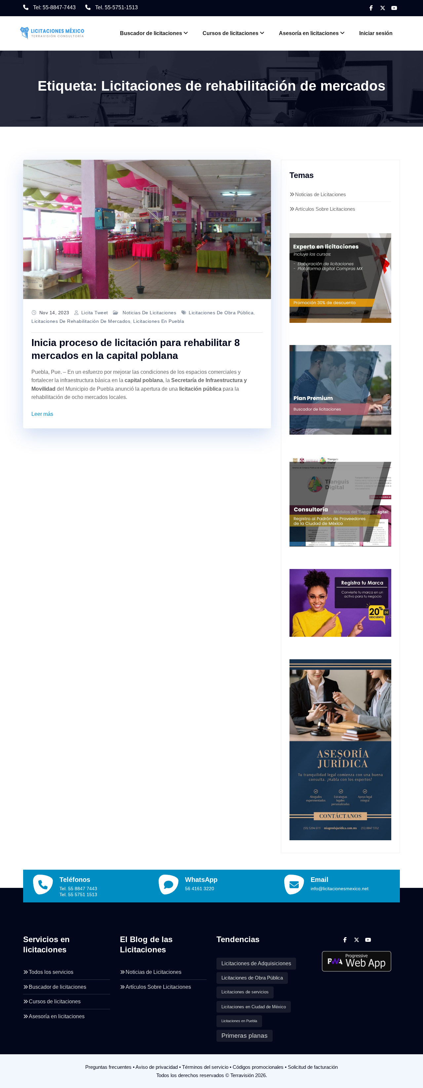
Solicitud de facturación (313, 1067)
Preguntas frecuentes (108, 1067)
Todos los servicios (51, 972)
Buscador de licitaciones (151, 33)
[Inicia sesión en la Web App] (356, 959)
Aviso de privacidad (156, 1067)
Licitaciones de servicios (245, 992)
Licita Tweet (94, 312)
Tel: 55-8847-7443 (54, 7)
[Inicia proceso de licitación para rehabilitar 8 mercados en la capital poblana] (147, 229)
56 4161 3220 (199, 888)
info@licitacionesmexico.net (339, 888)
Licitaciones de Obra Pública (221, 312)
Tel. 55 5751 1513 (78, 894)
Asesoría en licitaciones (309, 33)
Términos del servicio (205, 1067)
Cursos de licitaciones (230, 33)
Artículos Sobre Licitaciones (325, 209)
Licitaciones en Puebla (158, 321)
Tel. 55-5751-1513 (116, 7)
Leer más (42, 414)
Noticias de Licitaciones (149, 312)
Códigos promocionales (258, 1067)
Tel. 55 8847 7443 (78, 888)
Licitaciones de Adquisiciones (256, 963)
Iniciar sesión (376, 33)
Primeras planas (244, 1035)
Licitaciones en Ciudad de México (253, 1006)
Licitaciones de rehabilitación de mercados (80, 321)
